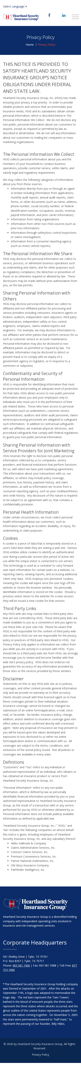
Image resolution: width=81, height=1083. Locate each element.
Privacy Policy (40, 1054)
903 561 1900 (21, 965)
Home (30, 44)
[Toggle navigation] (75, 17)
